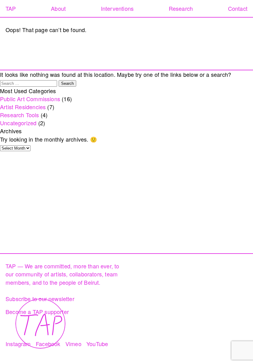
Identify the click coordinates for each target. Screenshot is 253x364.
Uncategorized (18, 123)
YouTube (97, 344)
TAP (11, 8)
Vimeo (73, 344)
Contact (237, 8)
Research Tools (19, 115)
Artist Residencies (23, 107)
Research (181, 8)
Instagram (18, 344)
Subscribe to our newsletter (40, 299)
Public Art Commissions (30, 99)
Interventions (117, 8)
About (58, 8)
